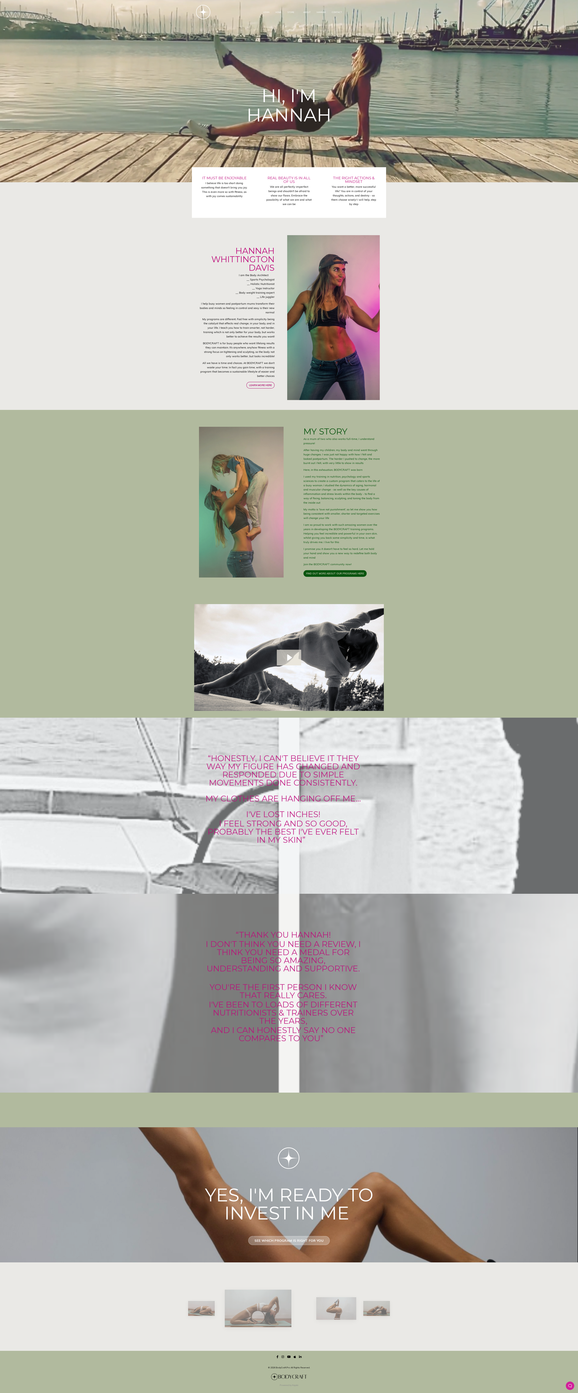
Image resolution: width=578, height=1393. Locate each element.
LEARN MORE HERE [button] (260, 385)
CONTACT (337, 12)
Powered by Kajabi (289, 1385)
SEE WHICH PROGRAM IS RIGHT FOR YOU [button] (289, 1240)
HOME (278, 12)
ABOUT (307, 12)
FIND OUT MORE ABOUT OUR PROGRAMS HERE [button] (335, 573)
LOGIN (266, 12)
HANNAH (321, 12)
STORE (290, 12)
